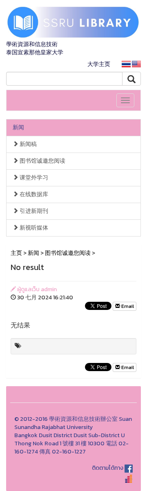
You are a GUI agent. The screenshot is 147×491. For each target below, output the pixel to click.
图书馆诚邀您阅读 (41, 161)
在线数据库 (33, 194)
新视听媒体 (33, 227)
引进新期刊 (33, 211)
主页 (16, 253)
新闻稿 (27, 144)
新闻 (18, 127)
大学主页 (98, 64)
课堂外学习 (33, 177)
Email (127, 306)
